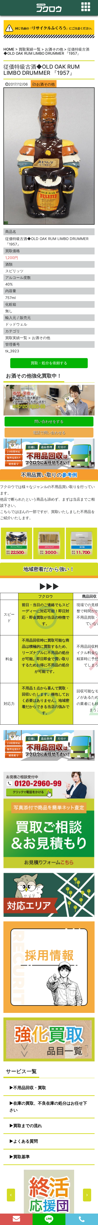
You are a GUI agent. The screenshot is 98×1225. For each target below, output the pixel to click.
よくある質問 (25, 1141)
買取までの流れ (27, 1125)
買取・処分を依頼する (49, 363)
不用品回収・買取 (29, 1087)
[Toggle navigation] (85, 7)
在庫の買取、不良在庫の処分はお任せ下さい (48, 1106)
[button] (49, 1195)
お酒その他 (45, 84)
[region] (49, 1195)
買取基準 (21, 1156)
